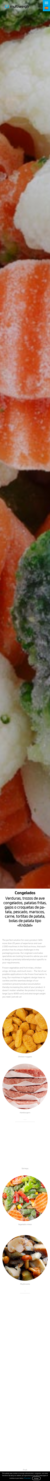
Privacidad (27, 1478)
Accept (36, 1478)
